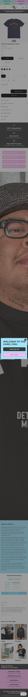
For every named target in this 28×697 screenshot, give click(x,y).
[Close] (25, 339)
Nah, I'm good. (14, 354)
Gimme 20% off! (14, 349)
